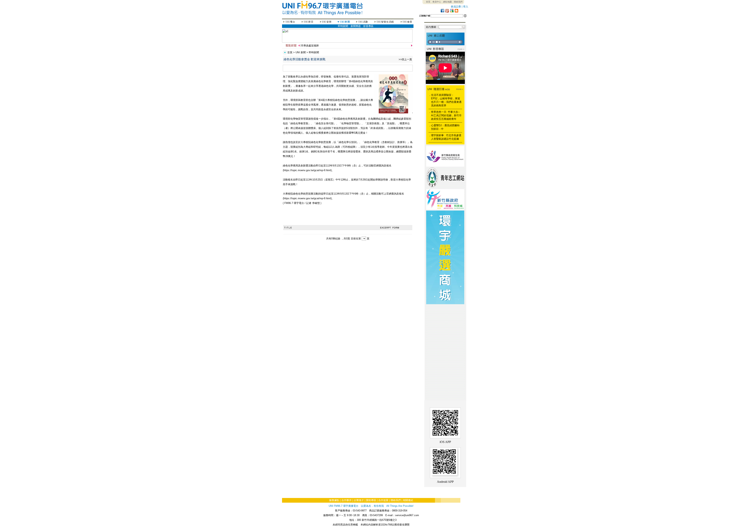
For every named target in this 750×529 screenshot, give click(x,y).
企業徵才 (359, 500)
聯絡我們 (396, 500)
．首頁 (427, 2)
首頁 (289, 52)
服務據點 (334, 500)
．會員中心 (435, 2)
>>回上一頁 (405, 59)
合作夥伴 (346, 500)
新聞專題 (356, 26)
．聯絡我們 (457, 2)
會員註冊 (456, 6)
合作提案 (383, 500)
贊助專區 (371, 500)
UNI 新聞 (301, 52)
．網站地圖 (446, 2)
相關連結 (408, 500)
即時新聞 (343, 26)
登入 (465, 6)
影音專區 (368, 26)
